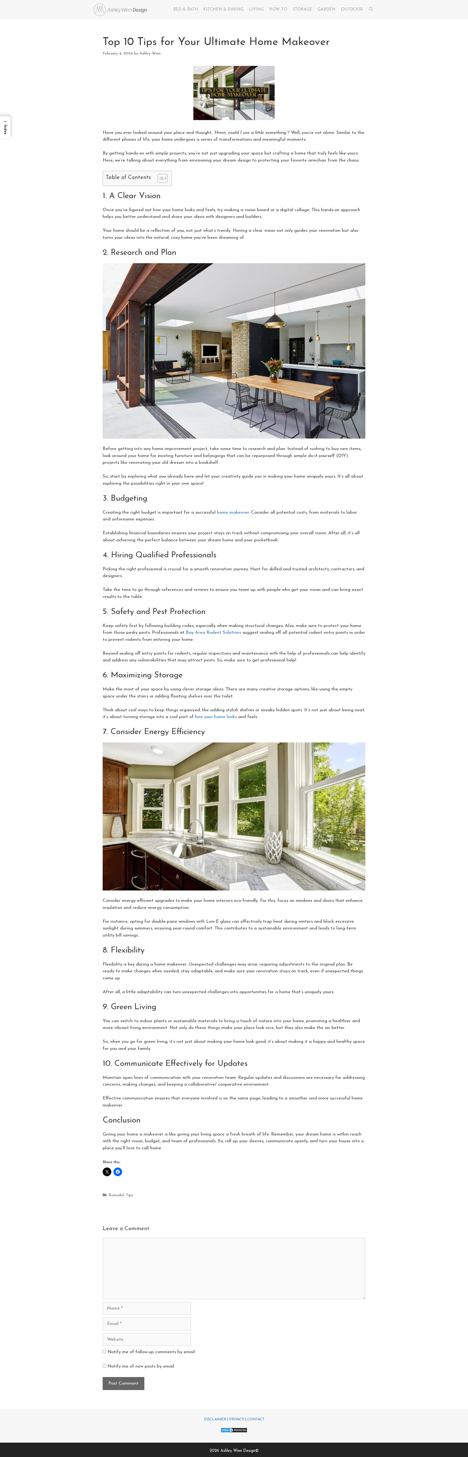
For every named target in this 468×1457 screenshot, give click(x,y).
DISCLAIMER (215, 1419)
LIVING (256, 10)
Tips (129, 1195)
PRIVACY (236, 1419)
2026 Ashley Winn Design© (234, 1451)
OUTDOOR (352, 10)
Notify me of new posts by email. (141, 1366)
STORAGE (302, 10)
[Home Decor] (121, 10)
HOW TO (278, 10)
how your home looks (216, 717)
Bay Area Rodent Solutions (213, 632)
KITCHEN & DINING (223, 10)
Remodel (116, 1195)
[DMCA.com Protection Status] (234, 1432)
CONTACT (255, 1419)
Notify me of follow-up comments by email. (152, 1352)
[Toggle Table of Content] (160, 178)
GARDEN (327, 10)
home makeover (233, 512)
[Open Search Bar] (371, 10)
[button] (5, 128)
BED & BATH (185, 10)
